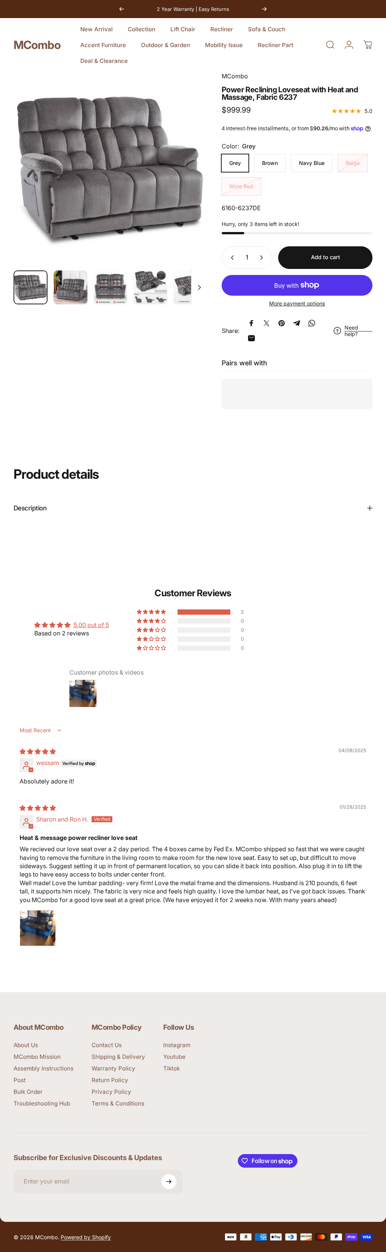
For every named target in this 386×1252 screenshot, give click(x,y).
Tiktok (171, 1068)
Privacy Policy (111, 1091)
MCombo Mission (37, 1056)
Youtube (174, 1056)
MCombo (37, 45)
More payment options (297, 303)
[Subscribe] (168, 1181)
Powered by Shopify (86, 1237)
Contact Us (107, 1045)
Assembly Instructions (44, 1068)
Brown (270, 163)
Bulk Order (28, 1091)
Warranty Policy (113, 1068)
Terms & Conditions (118, 1103)
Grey (235, 163)
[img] (38, 751)
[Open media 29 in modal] (110, 168)
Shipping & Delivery (118, 1056)
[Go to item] (30, 287)
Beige (353, 163)
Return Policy (110, 1080)
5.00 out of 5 (91, 625)
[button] (152, 612)
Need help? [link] (351, 330)
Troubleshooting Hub (42, 1103)
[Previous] (121, 9)
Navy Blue (312, 163)
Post (20, 1080)
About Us (26, 1045)
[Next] (264, 9)
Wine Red (241, 186)
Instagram (176, 1045)
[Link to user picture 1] (38, 928)
